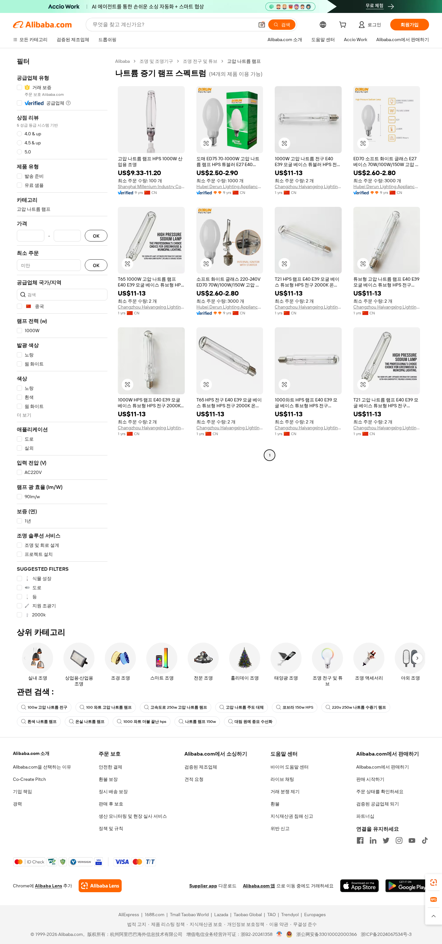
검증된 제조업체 (200, 767)
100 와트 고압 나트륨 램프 (109, 707)
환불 (275, 803)
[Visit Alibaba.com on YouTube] (412, 840)
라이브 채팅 (282, 779)
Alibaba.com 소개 (31, 753)
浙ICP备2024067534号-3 (386, 934)
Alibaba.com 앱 (259, 885)
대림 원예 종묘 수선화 (253, 721)
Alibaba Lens (48, 885)
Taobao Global (248, 914)
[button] (262, 24)
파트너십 (365, 816)
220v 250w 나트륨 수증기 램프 (359, 707)
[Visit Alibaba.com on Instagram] (399, 840)
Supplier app (203, 885)
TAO (271, 914)
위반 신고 (280, 828)
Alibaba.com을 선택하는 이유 (42, 767)
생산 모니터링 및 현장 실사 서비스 (133, 816)
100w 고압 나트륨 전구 (47, 707)
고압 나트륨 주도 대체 (245, 707)
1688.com (154, 914)
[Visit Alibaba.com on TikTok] (425, 840)
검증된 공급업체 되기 (377, 803)
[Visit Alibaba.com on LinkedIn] (373, 840)
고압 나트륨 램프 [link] (244, 61)
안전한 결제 (110, 767)
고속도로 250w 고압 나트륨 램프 (178, 707)
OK (96, 236)
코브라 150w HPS (297, 707)
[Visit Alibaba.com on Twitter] (386, 840)
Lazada (221, 914)
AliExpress (128, 914)
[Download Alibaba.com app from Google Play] (407, 885)
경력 (17, 803)
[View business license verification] (279, 934)
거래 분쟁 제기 (285, 791)
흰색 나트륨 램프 (42, 721)
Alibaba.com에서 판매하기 (382, 767)
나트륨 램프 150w (200, 721)
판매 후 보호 (111, 803)
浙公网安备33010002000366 (326, 934)
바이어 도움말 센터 (290, 767)
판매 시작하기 (370, 779)
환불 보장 (108, 779)
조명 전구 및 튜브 (200, 61)
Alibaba (122, 61)
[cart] (344, 25)
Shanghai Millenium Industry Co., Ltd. (151, 186)
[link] (433, 882)
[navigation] (62, 338)
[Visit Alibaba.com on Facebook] (360, 840)
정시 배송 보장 (113, 791)
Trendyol (290, 914)
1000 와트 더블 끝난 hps (144, 721)
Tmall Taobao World (189, 914)
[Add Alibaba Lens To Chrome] (100, 885)
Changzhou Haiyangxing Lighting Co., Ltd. (308, 186)
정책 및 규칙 (111, 828)
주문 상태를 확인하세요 (379, 791)
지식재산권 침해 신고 (292, 816)
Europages (315, 914)
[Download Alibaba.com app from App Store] (359, 885)
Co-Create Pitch (29, 779)
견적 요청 (194, 779)
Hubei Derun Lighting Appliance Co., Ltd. (229, 186)
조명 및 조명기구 (156, 61)
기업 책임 (22, 791)
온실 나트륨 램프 (90, 721)
